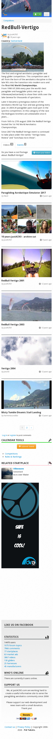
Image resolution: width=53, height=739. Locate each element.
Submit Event (27, 446)
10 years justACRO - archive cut (18, 236)
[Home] (5, 14)
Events (21, 144)
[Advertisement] (26, 591)
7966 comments (12, 648)
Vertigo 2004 (8, 368)
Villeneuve (18, 468)
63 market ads (11, 654)
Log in (4, 435)
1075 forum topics (13, 645)
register (13, 435)
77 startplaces (11, 651)
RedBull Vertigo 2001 (12, 280)
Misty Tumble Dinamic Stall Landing (21, 412)
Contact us (10, 727)
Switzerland (16, 41)
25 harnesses (10, 663)
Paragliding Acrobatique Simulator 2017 (23, 192)
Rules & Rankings (13, 456)
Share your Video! (42, 153)
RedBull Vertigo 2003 (12, 324)
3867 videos (9, 657)
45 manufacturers (12, 666)
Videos (8, 144)
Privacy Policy (23, 727)
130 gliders (9, 660)
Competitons (11, 453)
